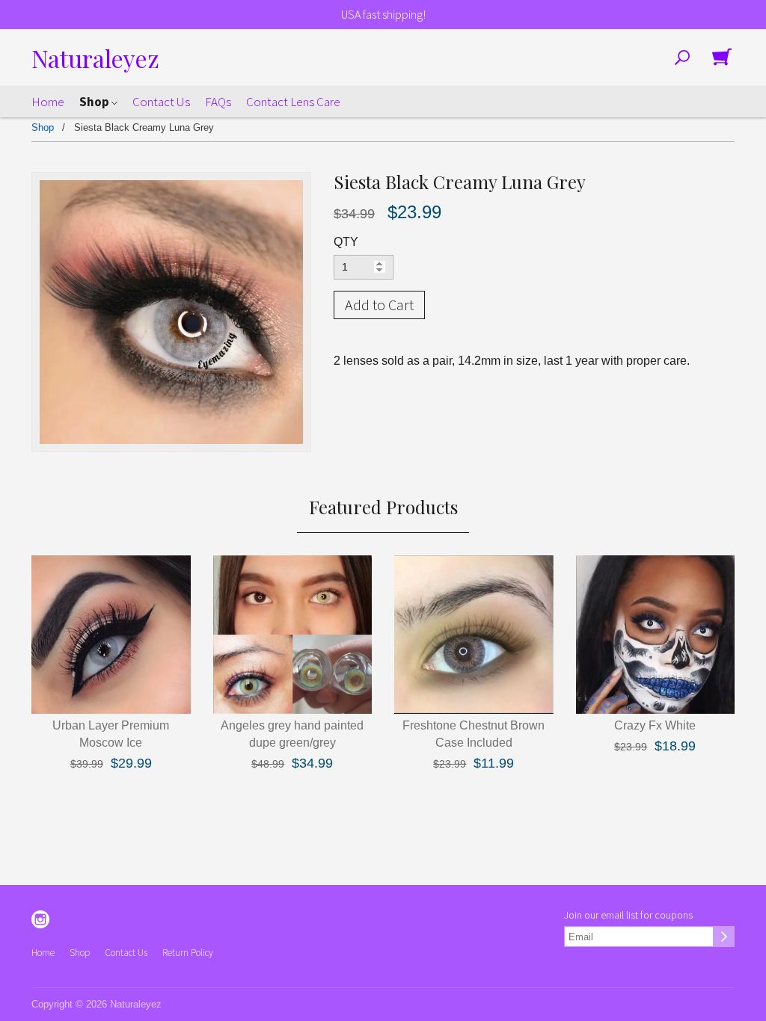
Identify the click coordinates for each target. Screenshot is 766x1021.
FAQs (218, 101)
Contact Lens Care (293, 101)
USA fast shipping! (383, 14)
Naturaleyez (95, 58)
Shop (95, 101)
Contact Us (161, 101)
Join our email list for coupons (628, 915)
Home (47, 101)
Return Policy (187, 952)
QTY (346, 241)
